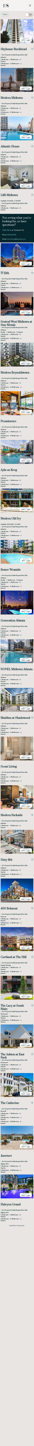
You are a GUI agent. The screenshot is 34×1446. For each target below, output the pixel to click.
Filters (5, 14)
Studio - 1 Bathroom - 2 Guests (12, 332)
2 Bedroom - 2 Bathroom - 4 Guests (11, 64)
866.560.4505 (11, 235)
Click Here (6, 230)
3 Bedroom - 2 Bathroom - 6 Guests (11, 1122)
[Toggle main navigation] (30, 5)
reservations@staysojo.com (16, 239)
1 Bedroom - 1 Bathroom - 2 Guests (11, 60)
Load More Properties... (17, 1225)
